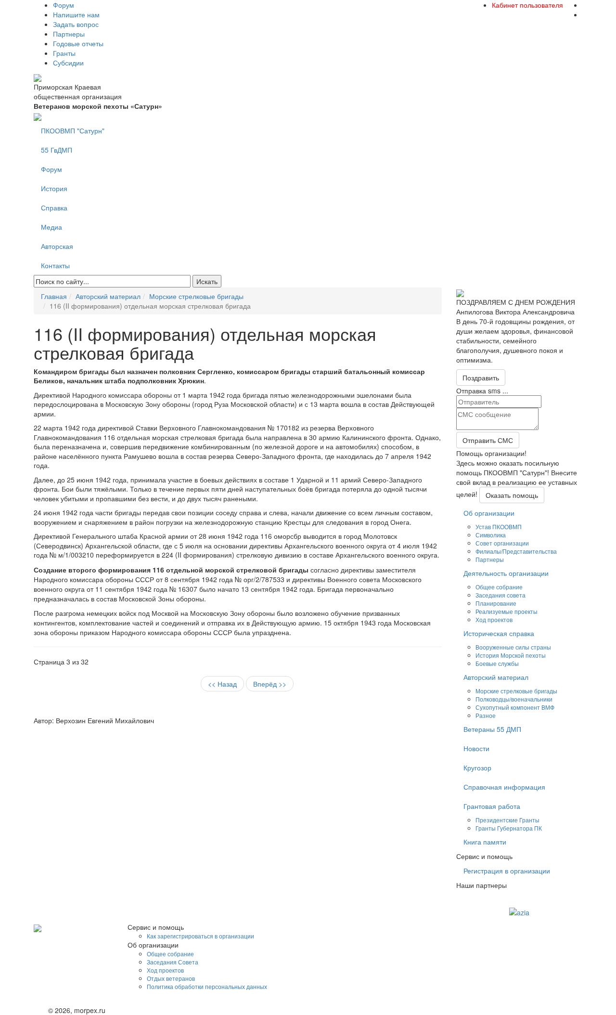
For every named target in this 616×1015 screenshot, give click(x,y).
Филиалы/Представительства (516, 551)
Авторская (57, 246)
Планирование (495, 603)
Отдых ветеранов (171, 978)
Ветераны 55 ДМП (492, 729)
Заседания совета (500, 595)
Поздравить (480, 377)
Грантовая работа (491, 806)
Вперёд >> (269, 684)
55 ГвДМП (56, 150)
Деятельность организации (506, 573)
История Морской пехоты (510, 655)
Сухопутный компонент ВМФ (514, 707)
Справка (54, 207)
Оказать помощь (512, 495)
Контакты (55, 265)
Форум (63, 5)
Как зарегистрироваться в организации (200, 936)
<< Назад (222, 684)
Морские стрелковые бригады (196, 296)
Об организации (488, 513)
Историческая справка (498, 633)
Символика (490, 535)
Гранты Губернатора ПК (508, 828)
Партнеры (69, 34)
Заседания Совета (172, 962)
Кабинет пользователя (527, 5)
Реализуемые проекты (506, 611)
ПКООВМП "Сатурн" (72, 130)
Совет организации (502, 543)
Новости (476, 748)
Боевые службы (497, 663)
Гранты (64, 53)
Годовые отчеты (78, 43)
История (54, 188)
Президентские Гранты (507, 820)
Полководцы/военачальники (513, 699)
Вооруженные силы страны (513, 647)
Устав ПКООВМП (498, 526)
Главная (54, 296)
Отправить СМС (487, 440)
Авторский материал (108, 296)
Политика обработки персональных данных (207, 986)
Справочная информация (504, 787)
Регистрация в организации (506, 870)
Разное (485, 715)
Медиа (51, 227)
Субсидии (68, 62)
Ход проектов (494, 619)
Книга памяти (484, 841)
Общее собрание (499, 587)
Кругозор (477, 767)
